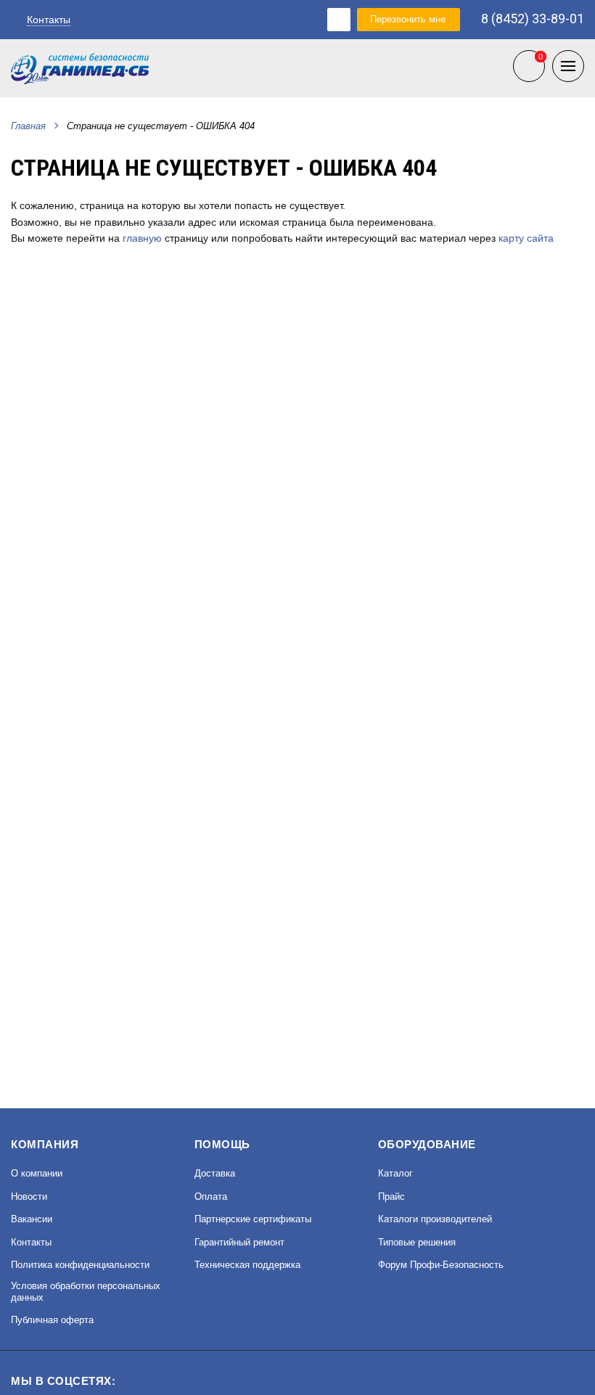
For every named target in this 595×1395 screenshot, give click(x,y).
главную (142, 238)
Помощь (222, 1144)
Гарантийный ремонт (239, 1242)
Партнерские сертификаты (252, 1219)
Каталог (395, 1173)
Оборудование (427, 1144)
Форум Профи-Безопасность (441, 1264)
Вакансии (31, 1219)
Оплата (210, 1196)
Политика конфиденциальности (80, 1264)
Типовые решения (417, 1242)
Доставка (214, 1173)
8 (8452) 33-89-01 (532, 19)
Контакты (48, 19)
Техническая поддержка (247, 1264)
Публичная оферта (52, 1319)
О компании (36, 1173)
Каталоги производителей (435, 1219)
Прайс (391, 1196)
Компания (44, 1144)
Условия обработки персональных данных (85, 1291)
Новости (29, 1196)
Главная (28, 125)
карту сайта (526, 238)
